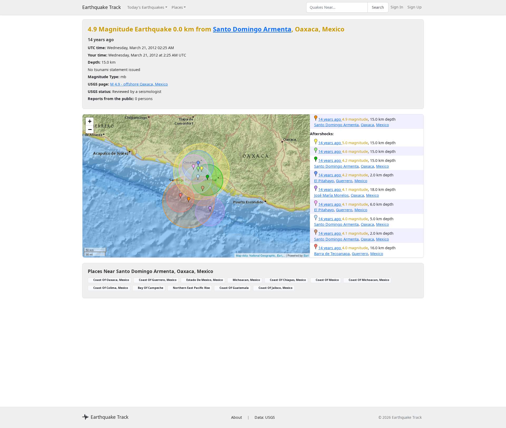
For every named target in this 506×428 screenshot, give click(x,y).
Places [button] (177, 7)
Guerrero (344, 180)
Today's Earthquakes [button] (145, 7)
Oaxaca (367, 124)
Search (378, 7)
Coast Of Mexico (327, 280)
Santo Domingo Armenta (252, 29)
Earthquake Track (101, 7)
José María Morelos (331, 195)
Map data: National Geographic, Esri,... (260, 255)
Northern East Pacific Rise (191, 288)
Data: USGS (265, 417)
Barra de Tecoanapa (332, 253)
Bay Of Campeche (150, 288)
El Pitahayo (324, 180)
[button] (188, 199)
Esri (306, 255)
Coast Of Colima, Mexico (110, 288)
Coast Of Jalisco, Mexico (276, 288)
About (236, 417)
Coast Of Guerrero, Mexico (158, 280)
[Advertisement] (240, 349)
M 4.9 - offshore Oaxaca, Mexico (139, 84)
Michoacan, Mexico (246, 280)
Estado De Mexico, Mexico (204, 280)
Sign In (397, 7)
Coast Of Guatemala (234, 288)
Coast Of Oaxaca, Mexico (111, 280)
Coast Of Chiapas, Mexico (288, 280)
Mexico (382, 124)
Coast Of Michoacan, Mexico (369, 280)
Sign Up (414, 7)
